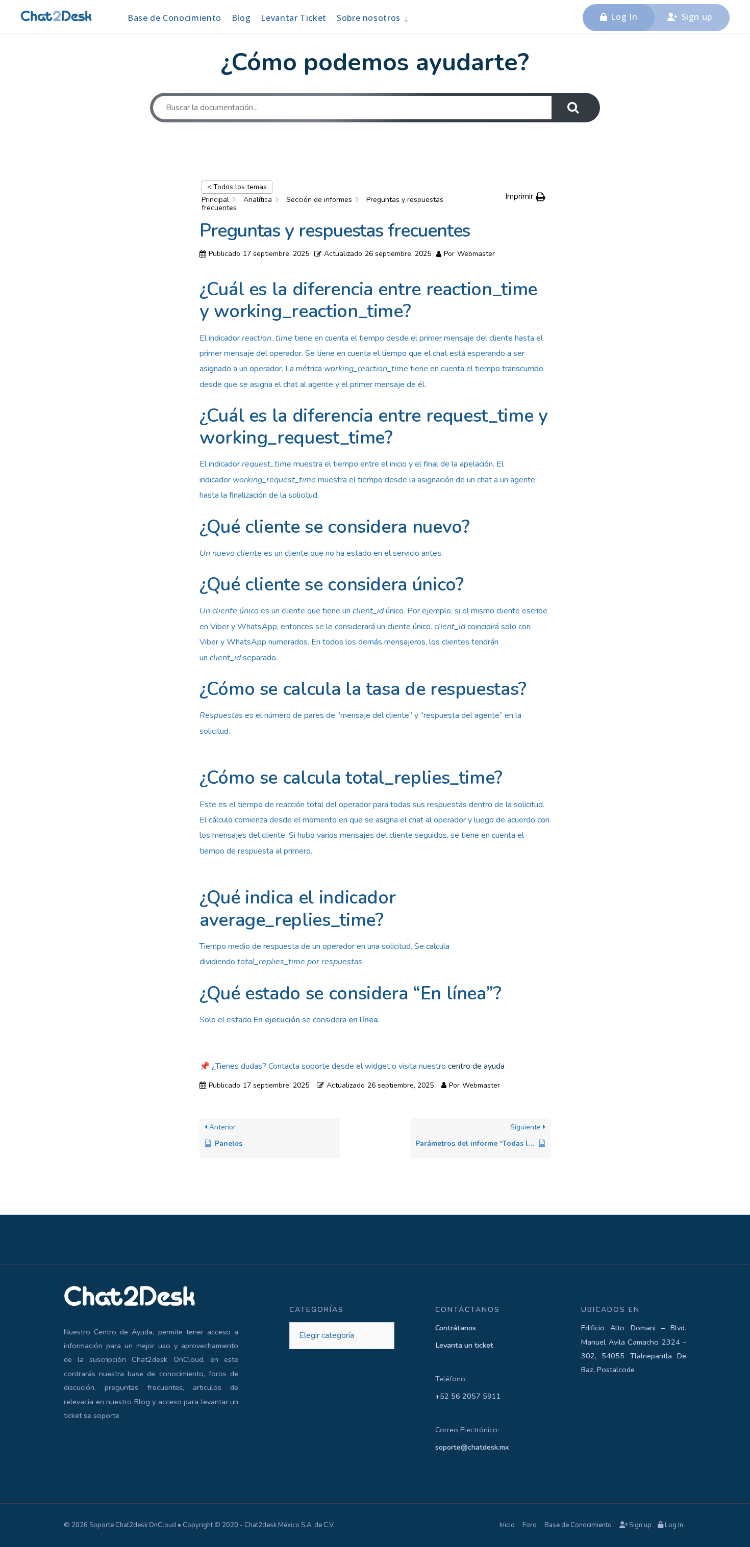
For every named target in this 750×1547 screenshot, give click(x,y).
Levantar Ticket (294, 17)
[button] (525, 196)
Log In (623, 16)
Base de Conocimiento (174, 17)
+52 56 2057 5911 (468, 1396)
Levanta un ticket (464, 1345)
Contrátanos (455, 1328)
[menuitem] (372, 17)
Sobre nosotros (369, 17)
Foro (529, 1525)
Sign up (695, 16)
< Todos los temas (237, 187)
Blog (241, 17)
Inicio (507, 1525)
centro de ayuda (476, 1066)
